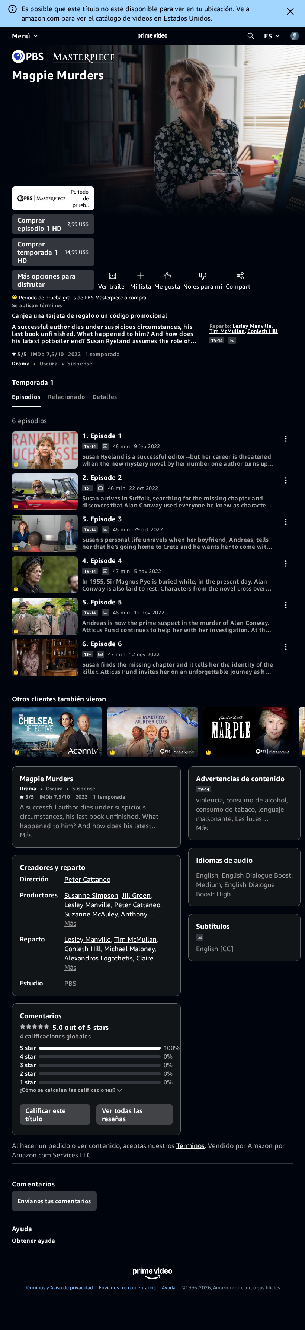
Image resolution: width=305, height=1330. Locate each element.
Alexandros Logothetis (98, 958)
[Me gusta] (167, 275)
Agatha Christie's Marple (248, 732)
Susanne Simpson (91, 895)
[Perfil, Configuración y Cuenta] (295, 35)
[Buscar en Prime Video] (251, 35)
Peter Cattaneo (87, 879)
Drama (21, 363)
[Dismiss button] (290, 11)
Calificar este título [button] (45, 1114)
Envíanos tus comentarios (127, 1287)
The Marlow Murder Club (152, 732)
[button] (71, 1089)
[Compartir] (240, 275)
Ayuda (169, 1287)
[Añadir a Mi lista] (141, 275)
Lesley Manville (252, 326)
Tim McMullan (227, 331)
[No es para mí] (203, 275)
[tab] (26, 397)
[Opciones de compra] (286, 438)
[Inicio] (152, 36)
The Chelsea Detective (57, 732)
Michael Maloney (129, 948)
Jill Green (136, 895)
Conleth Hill (262, 331)
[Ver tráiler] (112, 275)
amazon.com (41, 18)
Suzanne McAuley (91, 914)
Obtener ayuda (33, 1240)
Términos (190, 1145)
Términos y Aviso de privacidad (59, 1287)
